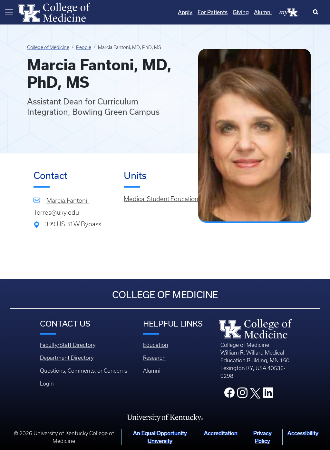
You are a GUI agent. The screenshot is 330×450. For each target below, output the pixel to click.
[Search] (317, 12)
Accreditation (221, 433)
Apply (185, 12)
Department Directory (66, 358)
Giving (241, 12)
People (83, 47)
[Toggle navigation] (9, 12)
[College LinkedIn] (268, 394)
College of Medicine (48, 47)
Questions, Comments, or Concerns (83, 371)
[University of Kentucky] (165, 417)
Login (47, 383)
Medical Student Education (161, 199)
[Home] (54, 12)
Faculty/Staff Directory (67, 345)
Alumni (263, 12)
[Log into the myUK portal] (289, 12)
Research (154, 358)
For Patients (213, 12)
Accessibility (302, 433)
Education (155, 345)
